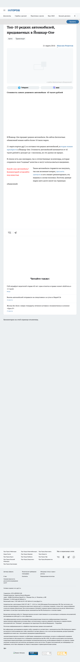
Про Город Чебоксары (10, 551)
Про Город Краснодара (10, 564)
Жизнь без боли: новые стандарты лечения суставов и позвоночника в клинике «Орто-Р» (38, 308)
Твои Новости (43, 554)
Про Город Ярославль (45, 551)
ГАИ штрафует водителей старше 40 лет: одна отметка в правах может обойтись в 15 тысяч (39, 288)
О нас (5, 576)
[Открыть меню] (4, 10)
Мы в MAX (51, 16)
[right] (77, 16)
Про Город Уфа (43, 557)
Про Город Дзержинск (27, 559)
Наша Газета (7, 554)
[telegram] (16, 232)
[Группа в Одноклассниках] (63, 557)
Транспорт (20, 38)
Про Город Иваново (26, 554)
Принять (72, 22)
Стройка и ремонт (21, 16)
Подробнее (58, 623)
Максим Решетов (65, 45)
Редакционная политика (47, 576)
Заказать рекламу (64, 16)
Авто (10, 38)
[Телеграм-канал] (23, 87)
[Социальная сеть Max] (57, 87)
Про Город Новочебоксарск (29, 551)
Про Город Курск (8, 557)
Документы (7, 16)
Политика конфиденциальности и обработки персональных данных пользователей (28, 626)
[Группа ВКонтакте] (58, 557)
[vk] (10, 232)
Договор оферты (8, 571)
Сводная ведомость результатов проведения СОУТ (11, 581)
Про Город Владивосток (46, 559)
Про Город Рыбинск (26, 557)
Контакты (25, 576)
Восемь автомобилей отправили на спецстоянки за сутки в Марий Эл (34, 298)
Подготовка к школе (37, 16)
